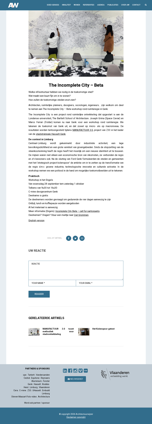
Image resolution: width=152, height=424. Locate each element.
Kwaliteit (66, 5)
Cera (16, 390)
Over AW (125, 5)
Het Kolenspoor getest (103, 329)
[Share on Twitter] (75, 238)
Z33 (29, 390)
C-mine (22, 390)
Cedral (27, 378)
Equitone (35, 378)
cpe (24, 375)
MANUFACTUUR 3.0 (82, 130)
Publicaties (112, 5)
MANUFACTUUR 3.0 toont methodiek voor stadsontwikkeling (58, 331)
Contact (136, 5)
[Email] (82, 238)
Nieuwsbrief (76, 379)
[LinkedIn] (65, 371)
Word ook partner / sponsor (37, 403)
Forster (46, 381)
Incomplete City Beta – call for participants (77, 211)
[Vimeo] (81, 371)
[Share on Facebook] (68, 238)
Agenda (100, 5)
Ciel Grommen (81, 215)
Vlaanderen (44, 387)
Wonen (77, 5)
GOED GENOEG (53, 5)
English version (36, 220)
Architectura (44, 396)
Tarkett (31, 375)
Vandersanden (43, 375)
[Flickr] (86, 371)
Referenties (88, 5)
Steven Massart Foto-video (24, 396)
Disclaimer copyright (76, 417)
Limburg (34, 387)
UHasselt (37, 390)
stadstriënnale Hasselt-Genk (51, 134)
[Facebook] (70, 371)
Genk (30, 384)
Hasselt (37, 384)
